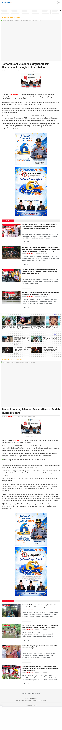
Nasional (12, 7)
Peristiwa (29, 7)
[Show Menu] (58, 2)
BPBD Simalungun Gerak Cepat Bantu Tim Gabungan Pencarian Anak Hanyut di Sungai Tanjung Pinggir (40, 626)
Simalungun (19, 359)
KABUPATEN (13, 359)
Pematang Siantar (17, 17)
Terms (28, 693)
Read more (27, 241)
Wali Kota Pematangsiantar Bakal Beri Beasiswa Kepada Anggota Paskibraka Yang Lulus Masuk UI (40, 293)
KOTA (11, 17)
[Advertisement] (31, 718)
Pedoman (37, 693)
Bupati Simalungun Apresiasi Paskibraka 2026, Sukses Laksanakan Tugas (40, 647)
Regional (20, 7)
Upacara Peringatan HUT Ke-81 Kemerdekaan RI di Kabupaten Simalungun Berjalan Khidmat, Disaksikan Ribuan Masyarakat (40, 668)
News (4, 7)
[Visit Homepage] (7, 2)
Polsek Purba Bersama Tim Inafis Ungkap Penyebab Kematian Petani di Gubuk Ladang (39, 606)
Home (3, 17)
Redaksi (24, 693)
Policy (32, 693)
